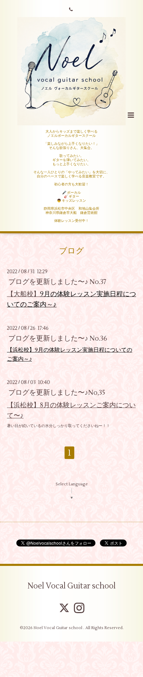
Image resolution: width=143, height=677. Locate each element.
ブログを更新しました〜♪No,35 (56, 392)
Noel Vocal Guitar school (71, 586)
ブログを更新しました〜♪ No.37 (57, 281)
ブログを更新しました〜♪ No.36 (57, 338)
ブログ (71, 251)
